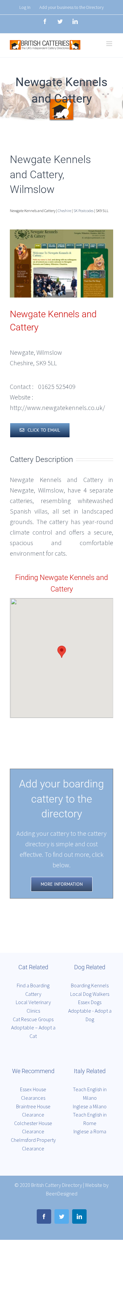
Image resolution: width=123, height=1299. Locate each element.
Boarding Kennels (90, 985)
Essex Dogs (89, 1002)
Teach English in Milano (90, 1093)
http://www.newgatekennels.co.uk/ (57, 407)
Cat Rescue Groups (33, 1019)
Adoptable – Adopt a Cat (33, 1031)
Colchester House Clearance (33, 1127)
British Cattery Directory (56, 1185)
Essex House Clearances (33, 1093)
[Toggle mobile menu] (109, 43)
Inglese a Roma (89, 1131)
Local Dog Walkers (89, 994)
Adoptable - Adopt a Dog (90, 1014)
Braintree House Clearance (33, 1110)
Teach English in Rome (90, 1118)
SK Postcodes (83, 210)
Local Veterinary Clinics (33, 1006)
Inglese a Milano (90, 1106)
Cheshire (64, 210)
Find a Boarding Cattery (33, 989)
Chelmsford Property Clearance (33, 1144)
